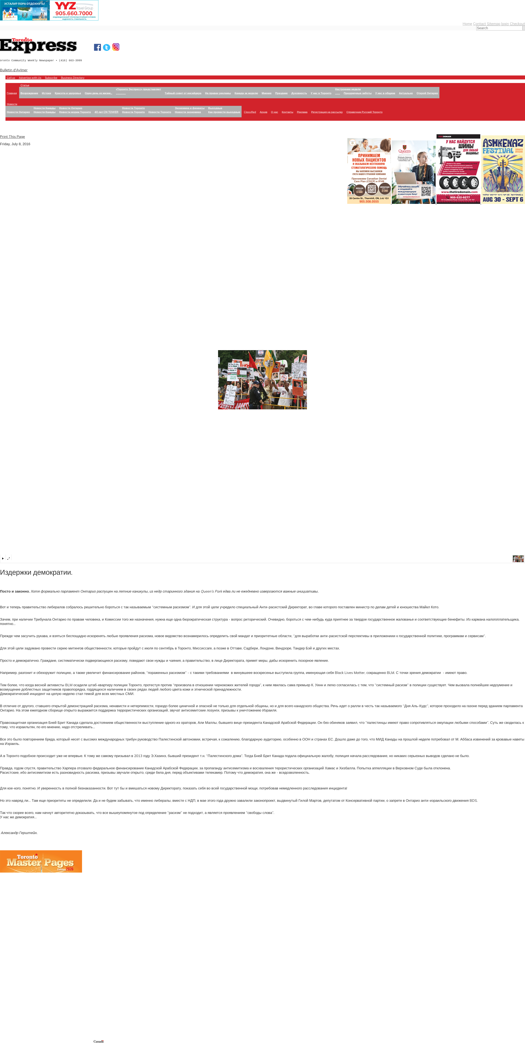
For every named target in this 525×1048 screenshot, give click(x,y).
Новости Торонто (133, 108)
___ (337, 93)
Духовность (299, 93)
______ (121, 93)
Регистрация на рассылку (327, 112)
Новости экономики (188, 112)
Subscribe (51, 77)
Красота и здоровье (68, 93)
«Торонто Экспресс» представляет (138, 89)
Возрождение (29, 93)
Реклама (302, 112)
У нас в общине (385, 93)
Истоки (46, 93)
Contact (479, 23)
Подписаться (10, 973)
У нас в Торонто (321, 93)
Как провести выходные (224, 112)
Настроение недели (348, 89)
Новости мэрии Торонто (75, 112)
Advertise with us (14, 1021)
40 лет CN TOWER (106, 112)
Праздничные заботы (358, 93)
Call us (11, 77)
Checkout (517, 23)
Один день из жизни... (98, 93)
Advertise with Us (30, 77)
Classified (250, 112)
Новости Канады (45, 108)
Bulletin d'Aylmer (14, 70)
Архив (263, 112)
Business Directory (72, 77)
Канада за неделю (246, 93)
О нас (274, 112)
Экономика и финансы (190, 108)
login (505, 23)
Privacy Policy (16, 1046)
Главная (12, 93)
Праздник (281, 93)
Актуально (406, 93)
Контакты (287, 112)
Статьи (25, 85)
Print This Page (12, 136)
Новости (12, 104)
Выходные (215, 108)
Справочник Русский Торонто (364, 112)
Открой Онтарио (427, 93)
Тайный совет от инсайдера (183, 93)
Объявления (10, 986)
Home (467, 23)
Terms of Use (4, 1046)
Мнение (267, 93)
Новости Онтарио (18, 112)
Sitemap (493, 23)
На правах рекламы (218, 93)
